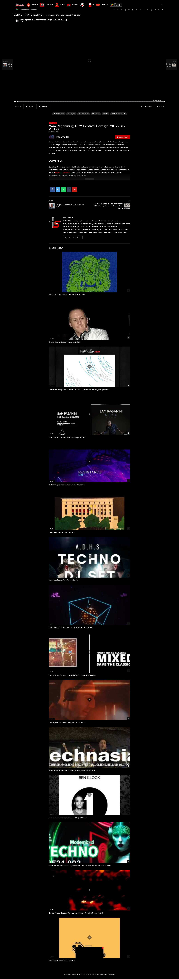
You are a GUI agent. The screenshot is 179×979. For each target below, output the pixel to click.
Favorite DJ (62, 137)
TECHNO (17, 14)
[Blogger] (148, 10)
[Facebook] (114, 10)
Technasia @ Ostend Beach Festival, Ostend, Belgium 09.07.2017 (72, 770)
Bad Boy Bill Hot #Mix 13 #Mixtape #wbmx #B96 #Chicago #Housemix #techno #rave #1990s (108, 206)
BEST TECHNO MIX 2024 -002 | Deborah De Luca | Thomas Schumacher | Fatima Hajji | (80, 865)
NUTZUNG (92, 974)
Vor (129, 201)
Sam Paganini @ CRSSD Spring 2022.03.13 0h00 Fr (67, 723)
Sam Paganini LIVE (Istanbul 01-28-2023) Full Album (67, 437)
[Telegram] (133, 10)
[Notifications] (159, 10)
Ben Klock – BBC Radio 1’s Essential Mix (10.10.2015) (68, 818)
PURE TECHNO (33, 14)
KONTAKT (100, 974)
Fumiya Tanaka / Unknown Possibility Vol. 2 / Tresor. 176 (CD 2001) (72, 675)
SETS (96, 974)
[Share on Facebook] (52, 189)
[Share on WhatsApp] (63, 189)
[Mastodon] (129, 10)
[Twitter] (118, 10)
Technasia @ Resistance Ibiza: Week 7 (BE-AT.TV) (67, 485)
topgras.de (106, 974)
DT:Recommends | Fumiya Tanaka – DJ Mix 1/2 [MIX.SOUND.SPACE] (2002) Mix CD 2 (79, 390)
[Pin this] (74, 189)
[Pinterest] (121, 10)
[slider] (86, 101)
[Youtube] (125, 10)
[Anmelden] (162, 10)
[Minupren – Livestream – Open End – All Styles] (52, 206)
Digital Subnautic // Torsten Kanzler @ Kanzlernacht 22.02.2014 (71, 627)
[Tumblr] (73, 237)
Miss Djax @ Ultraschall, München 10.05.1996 (65, 960)
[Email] (81, 237)
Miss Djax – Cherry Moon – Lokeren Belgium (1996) (67, 294)
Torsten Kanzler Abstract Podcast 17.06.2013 (64, 342)
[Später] (155, 10)
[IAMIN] (151, 10)
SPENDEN (79, 974)
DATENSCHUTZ (85, 974)
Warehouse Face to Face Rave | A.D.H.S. (63, 580)
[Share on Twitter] (58, 189)
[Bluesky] (144, 10)
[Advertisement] (89, 959)
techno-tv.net (112, 974)
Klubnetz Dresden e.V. (63, 173)
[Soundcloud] (140, 10)
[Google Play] (136, 10)
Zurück (51, 201)
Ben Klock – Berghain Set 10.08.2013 (62, 532)
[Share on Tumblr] (69, 189)
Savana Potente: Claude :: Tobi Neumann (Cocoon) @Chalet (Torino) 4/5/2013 (76, 913)
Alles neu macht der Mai (26, 9)
